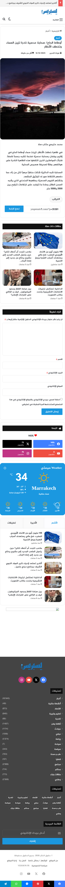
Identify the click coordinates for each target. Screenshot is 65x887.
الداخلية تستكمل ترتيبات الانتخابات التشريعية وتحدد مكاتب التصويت (49, 292)
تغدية (58, 719)
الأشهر (54, 523)
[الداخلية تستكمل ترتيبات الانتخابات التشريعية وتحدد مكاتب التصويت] (48, 278)
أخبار (47, 31)
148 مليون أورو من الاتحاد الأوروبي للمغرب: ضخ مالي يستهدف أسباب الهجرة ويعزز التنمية (48, 256)
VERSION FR (24, 866)
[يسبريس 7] (50, 12)
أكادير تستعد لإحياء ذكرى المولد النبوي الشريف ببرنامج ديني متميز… (24, 565)
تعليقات (11, 523)
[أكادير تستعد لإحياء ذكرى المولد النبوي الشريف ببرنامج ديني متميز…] (53, 568)
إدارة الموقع (12, 860)
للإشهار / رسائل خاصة (37, 860)
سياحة (58, 744)
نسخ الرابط (14, 209)
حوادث (58, 729)
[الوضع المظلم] (9, 20)
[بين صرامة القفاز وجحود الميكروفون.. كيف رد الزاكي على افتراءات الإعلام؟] (17, 278)
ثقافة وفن (56, 724)
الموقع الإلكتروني (54, 386)
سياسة (57, 749)
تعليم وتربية (55, 714)
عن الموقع (53, 860)
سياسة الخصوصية (39, 866)
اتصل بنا (22, 860)
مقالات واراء (55, 774)
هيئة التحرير (54, 53)
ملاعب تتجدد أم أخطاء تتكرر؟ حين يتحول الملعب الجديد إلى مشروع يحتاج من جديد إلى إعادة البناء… (17, 256)
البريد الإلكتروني (54, 373)
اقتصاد (58, 709)
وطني (58, 779)
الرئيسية (56, 31)
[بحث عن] (4, 20)
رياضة (58, 739)
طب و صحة (55, 754)
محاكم (58, 769)
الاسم (59, 359)
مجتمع (58, 764)
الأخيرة (33, 523)
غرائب (55, 199)
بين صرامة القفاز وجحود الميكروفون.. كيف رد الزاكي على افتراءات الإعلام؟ (18, 292)
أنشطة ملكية (54, 703)
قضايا (58, 759)
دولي (58, 734)
